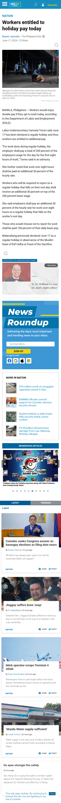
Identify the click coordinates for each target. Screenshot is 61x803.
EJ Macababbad (14, 610)
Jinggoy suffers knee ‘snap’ (24, 605)
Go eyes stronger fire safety (21, 765)
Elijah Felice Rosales (16, 674)
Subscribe (52, 5)
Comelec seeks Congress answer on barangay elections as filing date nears (31, 543)
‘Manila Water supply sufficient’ (26, 729)
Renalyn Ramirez (14, 550)
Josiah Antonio (14, 734)
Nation (7, 16)
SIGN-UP (18, 351)
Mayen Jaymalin (11, 36)
